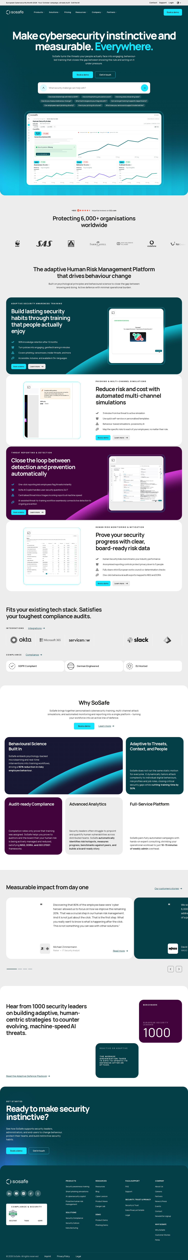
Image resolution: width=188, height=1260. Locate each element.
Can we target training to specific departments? (129, 101)
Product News (102, 1201)
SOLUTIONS (71, 1212)
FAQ (127, 1186)
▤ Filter (157, 126)
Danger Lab (100, 1206)
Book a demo (173, 12)
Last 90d (42, 126)
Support (163, 2)
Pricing (67, 12)
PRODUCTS (71, 1181)
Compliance (32, 654)
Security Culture (72, 1223)
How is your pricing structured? (89, 105)
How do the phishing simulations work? (97, 97)
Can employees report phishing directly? (59, 105)
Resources (81, 12)
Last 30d (36, 126)
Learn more (35, 366)
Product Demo (102, 1220)
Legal (127, 1215)
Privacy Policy (63, 1256)
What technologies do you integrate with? (91, 101)
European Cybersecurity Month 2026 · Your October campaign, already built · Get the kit (43, 3)
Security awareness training (77, 1186)
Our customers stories (167, 888)
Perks (157, 1240)
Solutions (53, 12)
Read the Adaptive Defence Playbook (26, 1076)
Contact (153, 2)
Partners (111, 12)
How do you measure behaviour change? (56, 101)
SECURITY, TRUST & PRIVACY (138, 1199)
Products (38, 12)
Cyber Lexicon (102, 1196)
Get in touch (105, 74)
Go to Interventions (43, 154)
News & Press (161, 1201)
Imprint (48, 1256)
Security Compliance (74, 1218)
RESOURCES (101, 1181)
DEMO (98, 1214)
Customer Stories (162, 1235)
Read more (119, 950)
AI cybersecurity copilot (76, 1196)
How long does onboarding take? (127, 97)
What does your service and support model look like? (125, 105)
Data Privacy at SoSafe (134, 1210)
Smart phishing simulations (77, 1191)
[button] (171, 969)
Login (171, 2)
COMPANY (159, 1181)
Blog (97, 1191)
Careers (158, 1191)
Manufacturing (72, 1228)
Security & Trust (132, 1205)
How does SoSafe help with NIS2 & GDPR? (63, 97)
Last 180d (49, 126)
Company (96, 12)
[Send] (144, 87)
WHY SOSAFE (160, 1224)
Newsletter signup (163, 1216)
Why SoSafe (160, 1230)
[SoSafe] (14, 12)
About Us (159, 1186)
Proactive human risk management (74, 1202)
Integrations (35, 628)
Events (158, 1206)
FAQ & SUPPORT (132, 1181)
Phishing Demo (102, 1225)
